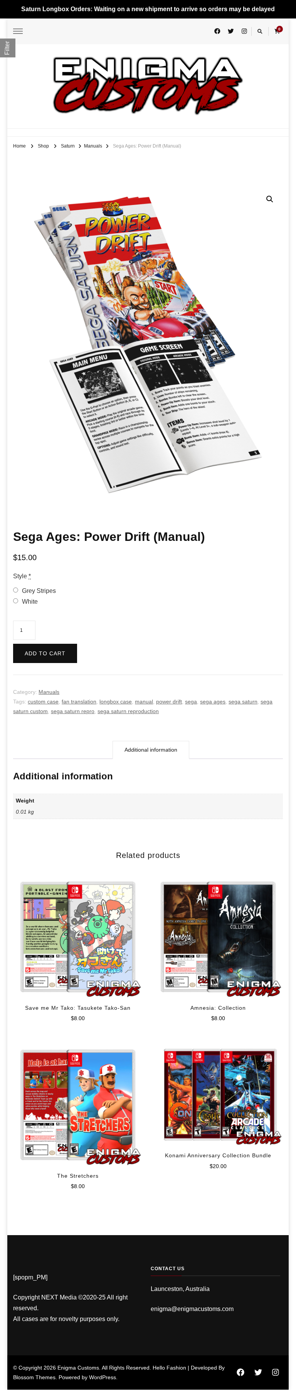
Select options (78, 934)
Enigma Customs (78, 1368)
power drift (169, 701)
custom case (43, 701)
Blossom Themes (34, 1377)
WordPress (102, 1377)
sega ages (212, 701)
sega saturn (243, 701)
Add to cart (45, 653)
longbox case (115, 701)
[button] (270, 199)
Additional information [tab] (150, 750)
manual (144, 701)
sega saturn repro (72, 711)
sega (191, 701)
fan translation (79, 701)
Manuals (49, 692)
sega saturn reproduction (128, 711)
